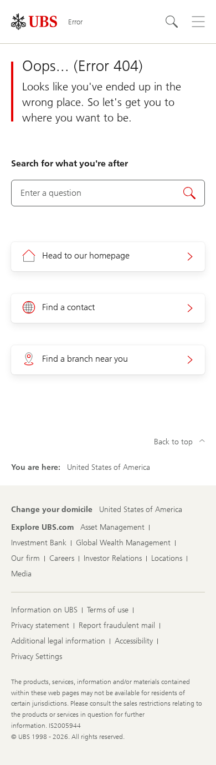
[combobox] (108, 193)
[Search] (171, 21)
